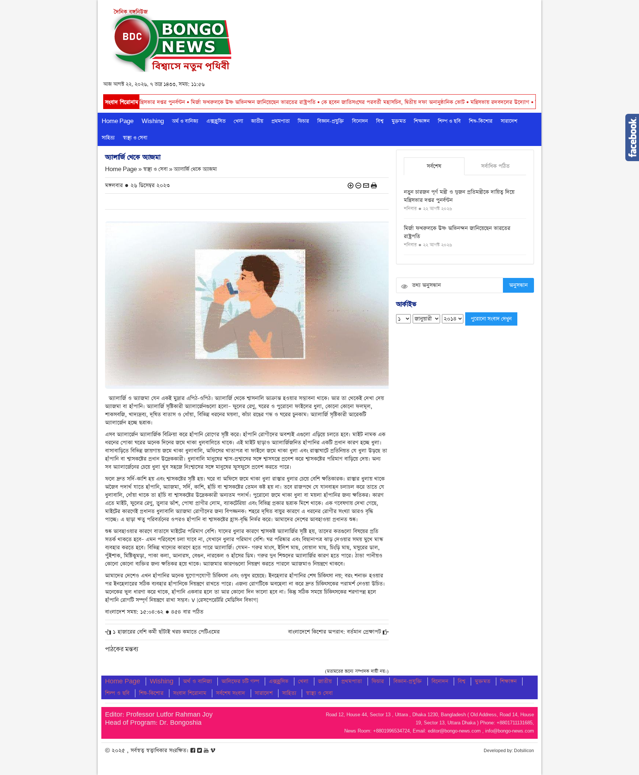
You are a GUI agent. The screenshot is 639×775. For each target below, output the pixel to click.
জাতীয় (257, 121)
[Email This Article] (366, 185)
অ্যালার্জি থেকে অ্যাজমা (195, 169)
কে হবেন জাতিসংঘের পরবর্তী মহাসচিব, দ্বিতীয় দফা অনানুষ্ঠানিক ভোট (352, 102)
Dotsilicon (524, 750)
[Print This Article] (374, 185)
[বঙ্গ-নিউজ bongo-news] (172, 38)
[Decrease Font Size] (358, 185)
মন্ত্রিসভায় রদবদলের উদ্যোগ (459, 102)
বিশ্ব (379, 121)
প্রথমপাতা (280, 121)
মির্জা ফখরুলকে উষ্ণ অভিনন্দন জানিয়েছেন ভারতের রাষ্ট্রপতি (213, 102)
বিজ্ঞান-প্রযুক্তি (330, 121)
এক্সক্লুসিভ (216, 121)
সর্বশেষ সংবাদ (230, 693)
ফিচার (303, 121)
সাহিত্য (108, 138)
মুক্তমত (399, 121)
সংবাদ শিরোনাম (189, 693)
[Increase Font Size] (351, 185)
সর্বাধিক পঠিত (495, 166)
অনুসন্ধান (518, 285)
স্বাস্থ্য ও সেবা (135, 138)
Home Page (117, 121)
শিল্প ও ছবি (449, 121)
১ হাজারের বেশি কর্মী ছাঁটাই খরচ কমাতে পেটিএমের (166, 632)
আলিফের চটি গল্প (240, 681)
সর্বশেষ (434, 166)
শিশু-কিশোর (481, 121)
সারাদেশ (509, 121)
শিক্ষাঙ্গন (422, 121)
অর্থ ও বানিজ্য (185, 121)
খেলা (238, 121)
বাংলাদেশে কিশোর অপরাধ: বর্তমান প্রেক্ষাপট (334, 632)
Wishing (153, 121)
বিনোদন (360, 121)
